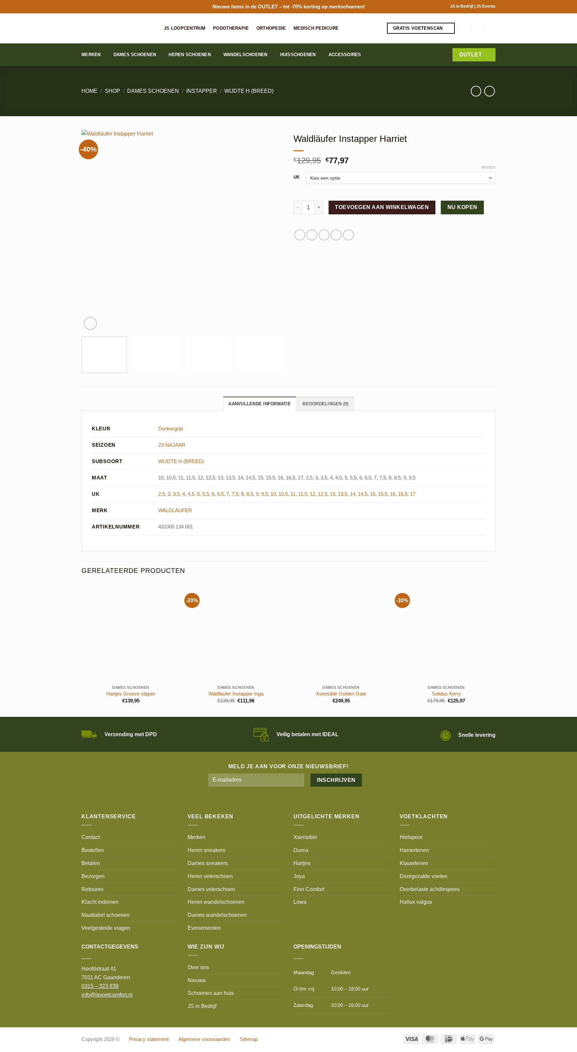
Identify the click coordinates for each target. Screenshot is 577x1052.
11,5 (302, 494)
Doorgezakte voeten (423, 876)
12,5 (322, 494)
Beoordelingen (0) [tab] (325, 403)
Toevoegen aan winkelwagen (382, 207)
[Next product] (476, 91)
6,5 (220, 494)
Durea (301, 850)
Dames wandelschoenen (217, 915)
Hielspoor (411, 837)
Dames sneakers (208, 863)
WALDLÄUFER (175, 510)
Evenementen (204, 928)
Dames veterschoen (211, 889)
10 (273, 494)
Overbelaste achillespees (430, 889)
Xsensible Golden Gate (341, 693)
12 (312, 494)
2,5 (161, 494)
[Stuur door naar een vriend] (324, 234)
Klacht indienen (100, 902)
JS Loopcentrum (185, 28)
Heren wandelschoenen (216, 902)
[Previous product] (489, 91)
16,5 (402, 494)
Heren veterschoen (210, 876)
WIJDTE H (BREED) (248, 91)
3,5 (176, 494)
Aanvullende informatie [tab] (259, 403)
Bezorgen (93, 876)
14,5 (362, 494)
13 (332, 494)
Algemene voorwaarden (204, 1039)
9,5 (264, 494)
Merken (91, 54)
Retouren (92, 889)
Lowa (300, 902)
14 (352, 494)
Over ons (198, 967)
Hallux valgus (416, 902)
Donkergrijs (170, 428)
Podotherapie (231, 28)
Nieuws (197, 980)
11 (293, 494)
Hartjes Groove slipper (130, 693)
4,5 (191, 494)
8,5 (249, 494)
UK (297, 177)
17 (412, 494)
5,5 (205, 494)
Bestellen (92, 850)
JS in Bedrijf (462, 6)
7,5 (235, 494)
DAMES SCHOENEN (153, 91)
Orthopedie (271, 28)
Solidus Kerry (446, 693)
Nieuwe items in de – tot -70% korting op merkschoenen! (288, 6)
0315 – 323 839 (100, 986)
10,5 (283, 494)
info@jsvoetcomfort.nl (107, 995)
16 (392, 494)
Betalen (90, 863)
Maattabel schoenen (105, 915)
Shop (112, 91)
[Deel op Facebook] (299, 234)
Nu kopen (462, 207)
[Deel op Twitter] (311, 234)
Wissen (489, 167)
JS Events (486, 6)
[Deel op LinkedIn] (348, 234)
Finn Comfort (309, 889)
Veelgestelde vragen (105, 928)
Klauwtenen (414, 863)
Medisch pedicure (316, 28)
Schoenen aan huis (211, 993)
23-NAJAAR (171, 445)
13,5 (342, 494)
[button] (464, 28)
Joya (299, 876)
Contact (90, 837)
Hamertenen (414, 850)
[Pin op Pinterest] (336, 234)
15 (372, 494)
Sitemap (249, 1039)
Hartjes (302, 863)
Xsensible (305, 837)
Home (89, 91)
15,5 (382, 494)
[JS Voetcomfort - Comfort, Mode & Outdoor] (117, 28)
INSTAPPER (201, 91)
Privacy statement (149, 1039)
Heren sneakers (206, 850)
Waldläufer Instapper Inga (235, 693)
